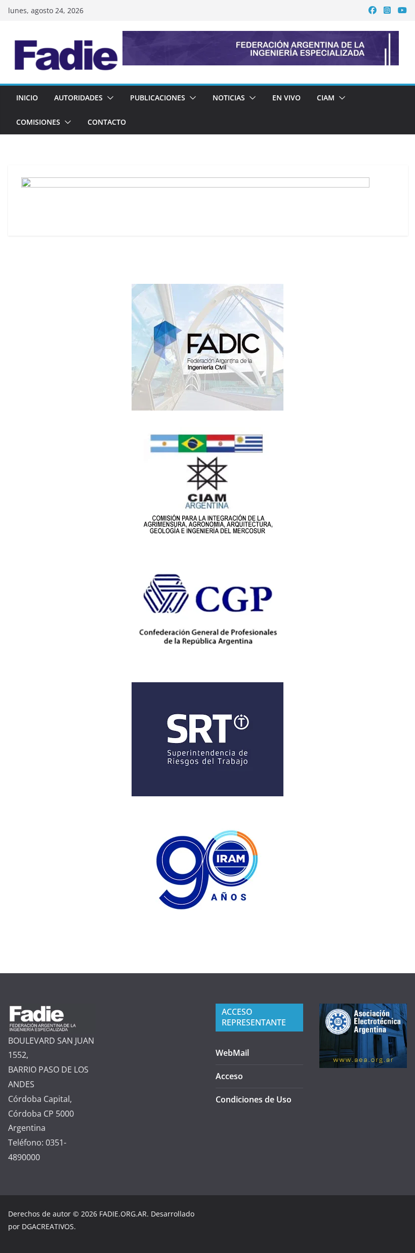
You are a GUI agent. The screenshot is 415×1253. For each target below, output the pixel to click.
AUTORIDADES (78, 97)
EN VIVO (286, 97)
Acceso (229, 1076)
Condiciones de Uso (254, 1099)
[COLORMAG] (52, 1010)
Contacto (107, 122)
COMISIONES (38, 122)
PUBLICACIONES (157, 97)
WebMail (232, 1052)
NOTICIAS (229, 97)
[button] (108, 98)
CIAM (326, 97)
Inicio (27, 97)
